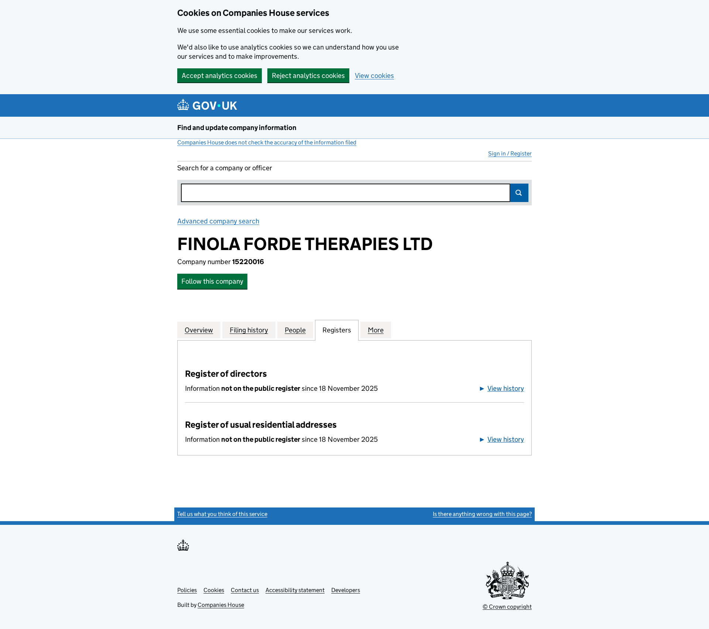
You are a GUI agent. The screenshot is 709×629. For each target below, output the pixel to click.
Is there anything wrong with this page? (482, 513)
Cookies (213, 590)
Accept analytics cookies (219, 75)
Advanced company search (218, 221)
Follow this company (212, 281)
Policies (187, 590)
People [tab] (295, 330)
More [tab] (376, 330)
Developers (345, 590)
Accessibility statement (295, 590)
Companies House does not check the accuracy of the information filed (266, 142)
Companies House (221, 604)
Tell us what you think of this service (222, 513)
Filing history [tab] (249, 330)
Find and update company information (237, 127)
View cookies (374, 75)
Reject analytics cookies (308, 75)
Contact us (245, 590)
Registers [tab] (336, 330)
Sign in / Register (510, 153)
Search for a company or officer (224, 168)
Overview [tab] (199, 330)
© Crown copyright (507, 606)
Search (519, 193)
